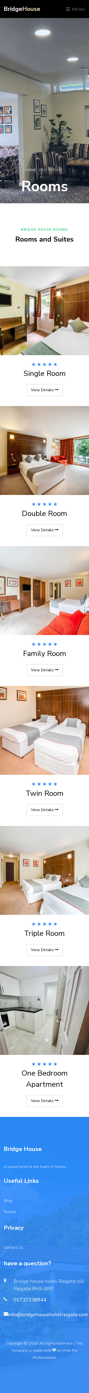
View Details (43, 390)
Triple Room (44, 933)
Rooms (10, 1211)
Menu (77, 9)
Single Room (44, 374)
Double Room (44, 514)
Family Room (44, 654)
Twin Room (45, 793)
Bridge (22, 9)
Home (31, 170)
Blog (8, 1200)
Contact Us (13, 1247)
